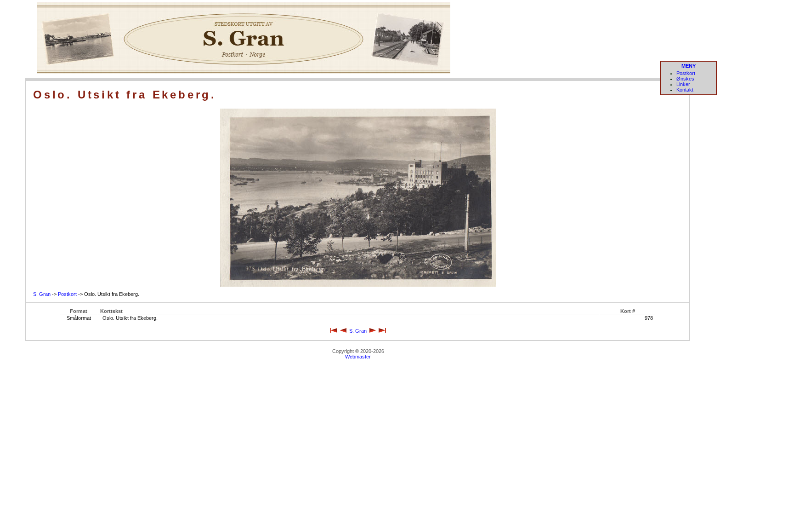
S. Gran (42, 294)
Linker (683, 84)
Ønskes (685, 78)
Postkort (685, 73)
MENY (688, 66)
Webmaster (358, 356)
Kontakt (684, 89)
